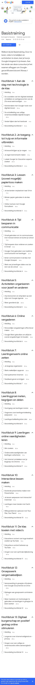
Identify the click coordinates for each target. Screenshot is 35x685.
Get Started (7, 45)
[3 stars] (17, 39)
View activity (18, 21)
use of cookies (14, 683)
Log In (27, 2)
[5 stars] (21, 39)
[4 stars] (19, 39)
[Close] (32, 681)
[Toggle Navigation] (2, 2)
